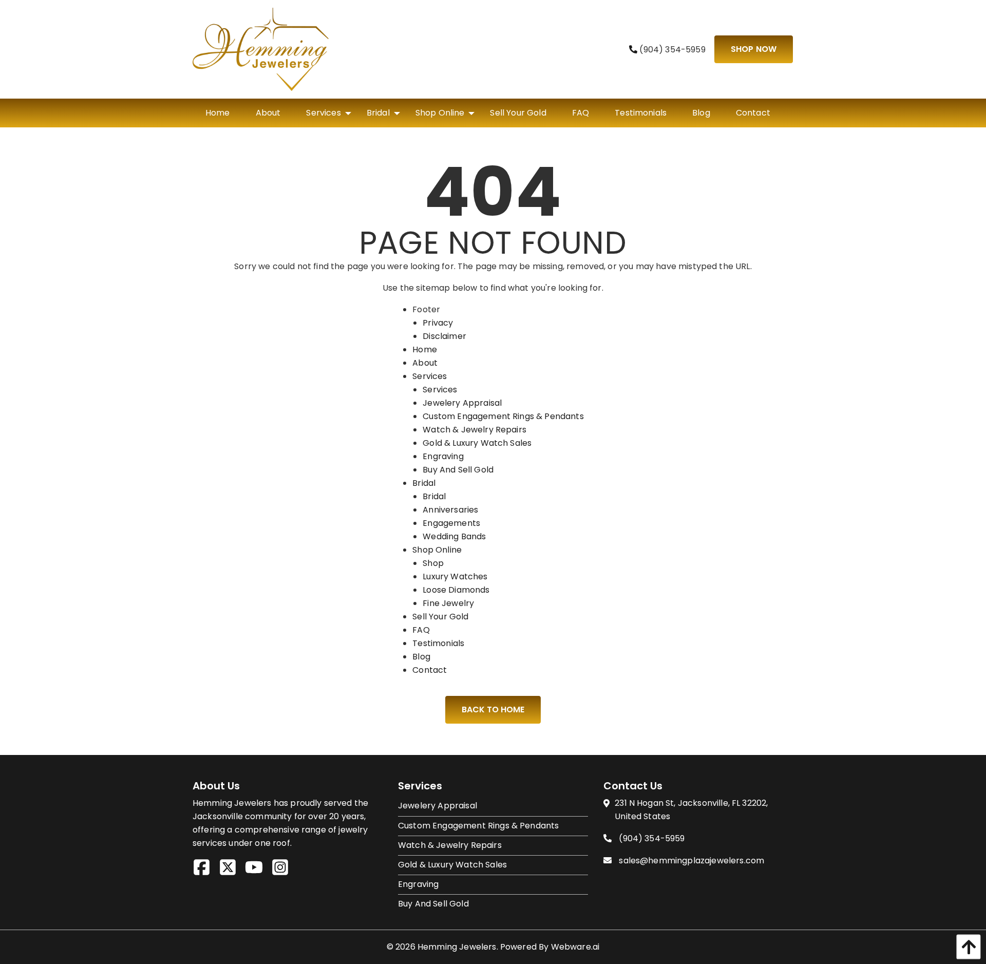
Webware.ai (575, 947)
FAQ (420, 630)
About (425, 363)
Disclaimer (444, 336)
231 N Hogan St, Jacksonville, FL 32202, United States (691, 809)
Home (424, 349)
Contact (429, 670)
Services (429, 376)
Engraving (443, 456)
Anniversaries (450, 510)
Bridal (423, 483)
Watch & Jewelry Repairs (474, 430)
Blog (421, 657)
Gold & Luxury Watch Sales (477, 443)
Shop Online (437, 550)
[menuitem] (218, 113)
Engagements (451, 523)
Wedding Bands (454, 536)
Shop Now (753, 49)
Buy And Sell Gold (458, 470)
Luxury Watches (455, 576)
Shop (433, 563)
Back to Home (493, 709)
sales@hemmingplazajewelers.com (691, 860)
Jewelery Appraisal (462, 403)
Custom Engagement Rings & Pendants (503, 416)
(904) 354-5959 (671, 49)
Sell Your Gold (440, 616)
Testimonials (438, 643)
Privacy (438, 323)
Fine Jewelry (448, 603)
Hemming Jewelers (457, 947)
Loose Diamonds (456, 590)
